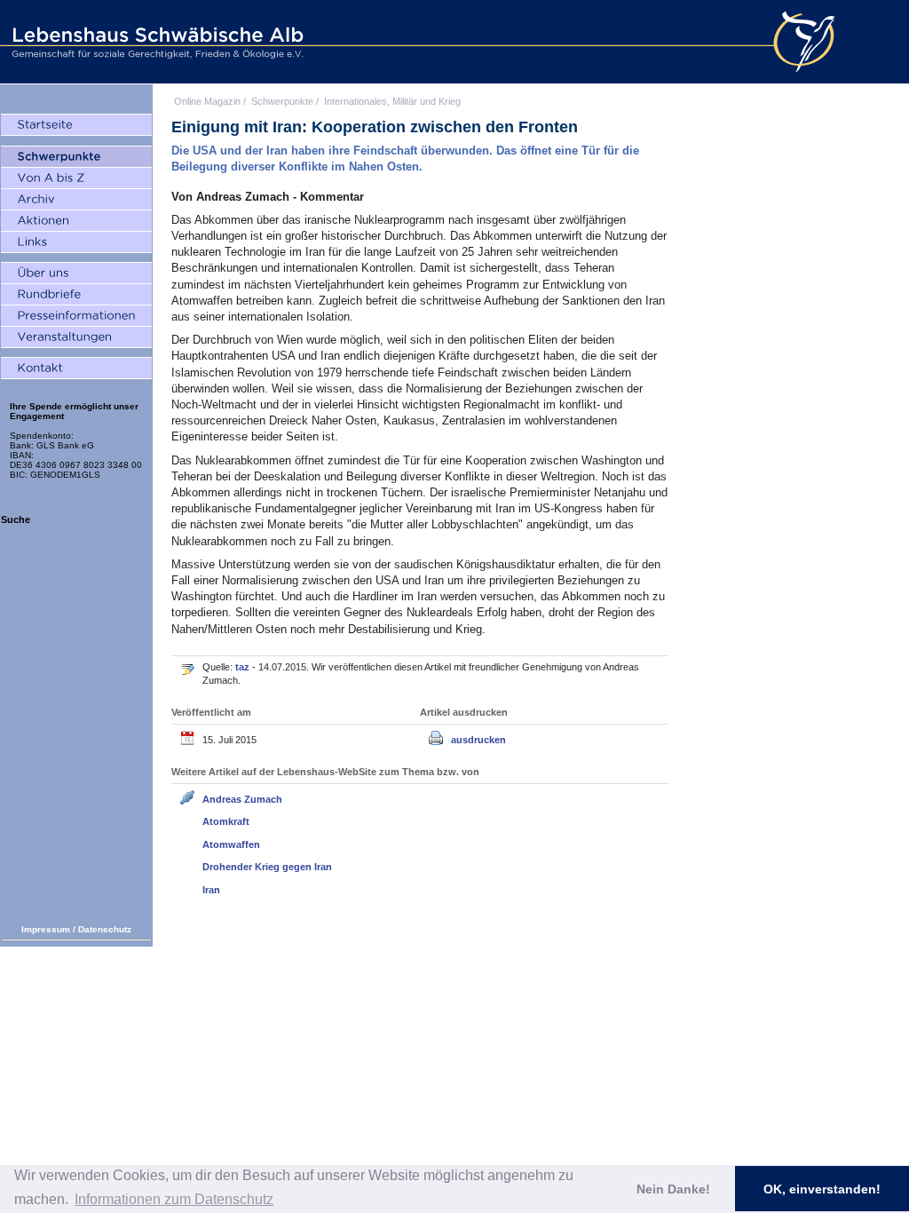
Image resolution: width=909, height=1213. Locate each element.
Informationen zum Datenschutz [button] (174, 1199)
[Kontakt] (76, 368)
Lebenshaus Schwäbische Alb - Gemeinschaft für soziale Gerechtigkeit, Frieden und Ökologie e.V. (155, 42)
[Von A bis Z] (76, 178)
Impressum (45, 929)
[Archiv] (76, 199)
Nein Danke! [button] (673, 1189)
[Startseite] (76, 125)
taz (243, 667)
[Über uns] (76, 273)
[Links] (76, 242)
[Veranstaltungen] (76, 337)
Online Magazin (207, 101)
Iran (211, 889)
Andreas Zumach (242, 799)
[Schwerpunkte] (76, 157)
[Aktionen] (76, 221)
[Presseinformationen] (76, 316)
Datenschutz (104, 929)
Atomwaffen (231, 844)
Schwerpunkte (282, 101)
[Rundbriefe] (76, 294)
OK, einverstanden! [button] (822, 1189)
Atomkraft (225, 821)
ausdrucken (478, 739)
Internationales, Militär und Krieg (392, 101)
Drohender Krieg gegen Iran (267, 866)
